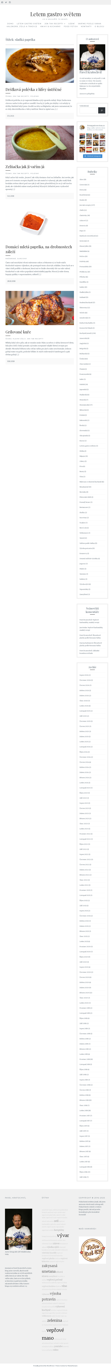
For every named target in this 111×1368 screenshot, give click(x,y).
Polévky (35, 96)
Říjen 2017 (83, 1126)
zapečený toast (51, 1218)
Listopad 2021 (85, 895)
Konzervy (83, 553)
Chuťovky (83, 215)
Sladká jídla (84, 292)
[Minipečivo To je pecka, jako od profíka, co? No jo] (82, 150)
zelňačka (49, 1350)
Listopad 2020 (85, 952)
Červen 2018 (84, 1090)
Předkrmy (83, 272)
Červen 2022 (84, 865)
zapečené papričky (48, 1313)
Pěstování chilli (85, 497)
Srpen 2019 (84, 1029)
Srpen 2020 (84, 967)
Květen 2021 (84, 921)
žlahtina (58, 1286)
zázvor (56, 1243)
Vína (81, 477)
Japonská (83, 389)
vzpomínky (60, 1227)
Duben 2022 (84, 870)
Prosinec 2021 (85, 890)
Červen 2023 (84, 808)
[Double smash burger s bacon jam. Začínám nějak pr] (82, 143)
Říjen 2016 (83, 1172)
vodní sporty (63, 1343)
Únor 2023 (83, 824)
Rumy (82, 471)
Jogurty (82, 564)
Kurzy (82, 441)
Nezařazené (84, 487)
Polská (82, 415)
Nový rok (83, 528)
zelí (56, 1220)
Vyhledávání (84, 106)
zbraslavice (64, 1244)
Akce (81, 179)
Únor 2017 (83, 1157)
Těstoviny (83, 308)
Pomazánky (84, 267)
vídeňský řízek (47, 1244)
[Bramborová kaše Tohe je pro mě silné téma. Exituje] (89, 150)
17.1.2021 (10, 116)
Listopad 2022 (85, 839)
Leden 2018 (84, 1111)
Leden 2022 (84, 885)
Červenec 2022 (85, 859)
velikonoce (46, 1316)
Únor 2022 (84, 880)
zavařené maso (47, 1210)
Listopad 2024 (85, 747)
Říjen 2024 (84, 752)
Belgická (83, 349)
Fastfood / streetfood (87, 236)
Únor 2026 (84, 701)
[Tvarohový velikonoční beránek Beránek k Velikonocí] (89, 143)
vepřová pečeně (54, 1279)
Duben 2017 (84, 1146)
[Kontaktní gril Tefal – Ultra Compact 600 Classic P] (82, 136)
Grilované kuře (18, 331)
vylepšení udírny (48, 1346)
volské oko (61, 1240)
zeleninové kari (47, 1343)
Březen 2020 (84, 993)
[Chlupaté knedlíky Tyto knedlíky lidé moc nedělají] (96, 150)
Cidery (82, 461)
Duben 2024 (84, 772)
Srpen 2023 (84, 803)
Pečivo (82, 256)
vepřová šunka (62, 1218)
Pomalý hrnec (85, 502)
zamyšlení (53, 1276)
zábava (44, 1247)
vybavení (46, 1294)
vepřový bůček (62, 1310)
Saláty (82, 287)
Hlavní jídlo (19, 339)
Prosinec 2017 (85, 1116)
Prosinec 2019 (85, 1008)
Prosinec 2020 (85, 947)
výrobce (54, 1310)
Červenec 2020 (85, 972)
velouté (56, 1343)
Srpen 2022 (84, 854)
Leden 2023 (84, 829)
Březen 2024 (84, 778)
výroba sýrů (53, 1247)
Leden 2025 (84, 742)
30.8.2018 (11, 361)
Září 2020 (83, 962)
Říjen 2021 (83, 901)
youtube (58, 1346)
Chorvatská (84, 364)
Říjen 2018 (83, 1069)
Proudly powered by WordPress (43, 1366)
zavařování (61, 1212)
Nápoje (82, 456)
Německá (83, 410)
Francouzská (84, 374)
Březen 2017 (84, 1151)
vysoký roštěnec (61, 1313)
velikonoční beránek (49, 1240)
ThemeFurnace (72, 1366)
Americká (83, 338)
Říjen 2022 (84, 844)
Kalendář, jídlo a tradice (22, 26)
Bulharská (83, 354)
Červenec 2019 (85, 1034)
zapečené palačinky (49, 1215)
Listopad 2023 (85, 788)
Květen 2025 (84, 731)
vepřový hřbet (62, 1283)
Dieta (82, 190)
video (55, 1350)
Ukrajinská (84, 436)
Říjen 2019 (83, 1018)
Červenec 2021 (85, 916)
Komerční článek (86, 328)
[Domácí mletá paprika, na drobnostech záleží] (40, 239)
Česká (9, 96)
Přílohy (82, 277)
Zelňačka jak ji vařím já (25, 166)
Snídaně (82, 297)
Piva (81, 466)
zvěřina (57, 1259)
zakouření (50, 1221)
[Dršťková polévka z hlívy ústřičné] (40, 82)
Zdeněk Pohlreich (61, 1250)
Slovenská (83, 431)
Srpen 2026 (84, 675)
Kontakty (86, 26)
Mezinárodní (84, 405)
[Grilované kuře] (40, 324)
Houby (82, 200)
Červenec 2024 (85, 757)
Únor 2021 (83, 936)
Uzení (71, 24)
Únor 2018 (83, 1105)
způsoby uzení (55, 1224)
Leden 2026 (84, 706)
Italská (82, 384)
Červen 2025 (84, 726)
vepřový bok (57, 1325)
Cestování (83, 185)
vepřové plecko (48, 1258)
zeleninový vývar (60, 1339)
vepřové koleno (61, 1300)
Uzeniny (83, 574)
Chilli (82, 210)
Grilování (83, 241)
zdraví (44, 1221)
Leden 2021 (84, 941)
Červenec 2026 (85, 680)
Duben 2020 (84, 988)
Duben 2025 (84, 737)
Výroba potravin (86, 548)
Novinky (83, 492)
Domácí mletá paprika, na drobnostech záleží (39, 249)
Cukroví (83, 221)
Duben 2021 (84, 926)
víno (64, 1286)
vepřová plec (59, 1261)
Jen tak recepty (54, 24)
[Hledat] (101, 110)
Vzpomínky (84, 589)
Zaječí (49, 1227)
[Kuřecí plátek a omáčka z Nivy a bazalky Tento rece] (102, 143)
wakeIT (55, 1303)
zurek (53, 1227)
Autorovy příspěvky (87, 94)
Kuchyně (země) (86, 333)
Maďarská (11, 258)
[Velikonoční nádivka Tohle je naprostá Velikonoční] (96, 143)
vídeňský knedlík (49, 1253)
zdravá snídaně (47, 1303)
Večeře (82, 313)
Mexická (83, 400)
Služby (82, 513)
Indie (81, 379)
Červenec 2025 (85, 721)
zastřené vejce (52, 1212)
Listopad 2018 (85, 1064)
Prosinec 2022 (85, 834)
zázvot (58, 1215)
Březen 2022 (84, 875)
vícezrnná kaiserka (56, 1256)
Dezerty (83, 226)
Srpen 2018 (84, 1080)
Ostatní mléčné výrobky (89, 559)
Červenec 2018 (85, 1085)
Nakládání (83, 251)
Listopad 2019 (85, 1013)
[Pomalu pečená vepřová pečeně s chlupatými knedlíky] (102, 150)
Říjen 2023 (84, 793)
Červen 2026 (84, 685)
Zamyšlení (84, 594)
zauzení (52, 1261)
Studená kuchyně (86, 303)
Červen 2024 (84, 762)
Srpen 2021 (84, 911)
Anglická (83, 343)
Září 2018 (83, 1075)
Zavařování (84, 318)
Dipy (81, 231)
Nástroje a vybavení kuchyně (90, 482)
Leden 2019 (84, 1054)
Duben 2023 (84, 813)
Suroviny (22, 258)
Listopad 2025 (85, 711)
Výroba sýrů (84, 584)
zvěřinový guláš (58, 1210)
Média (82, 451)
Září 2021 (83, 906)
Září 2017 (83, 1131)
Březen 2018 (84, 1100)
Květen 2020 (84, 982)
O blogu (99, 26)
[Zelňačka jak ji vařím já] (40, 159)
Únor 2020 (84, 998)
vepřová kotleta (48, 1286)
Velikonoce (84, 533)
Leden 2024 (84, 783)
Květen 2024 (84, 767)
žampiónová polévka (49, 1236)
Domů (10, 24)
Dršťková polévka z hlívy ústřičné (34, 89)
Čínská (82, 369)
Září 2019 (83, 1023)
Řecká (82, 425)
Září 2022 (83, 849)
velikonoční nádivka (49, 1283)
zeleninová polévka (49, 1289)
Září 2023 (83, 798)
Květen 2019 (84, 1039)
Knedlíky (83, 282)
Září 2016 (83, 1177)
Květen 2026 (84, 690)
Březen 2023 (84, 819)
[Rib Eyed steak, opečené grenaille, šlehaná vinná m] (96, 136)
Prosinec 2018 (85, 1059)
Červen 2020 (84, 977)
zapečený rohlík (48, 1230)
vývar (63, 1235)
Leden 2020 (84, 1003)
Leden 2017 (84, 1162)
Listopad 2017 (85, 1121)
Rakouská (83, 420)
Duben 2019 (84, 1044)
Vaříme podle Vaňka (89, 24)
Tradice (82, 523)
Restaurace (84, 507)
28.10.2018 (11, 281)
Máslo (82, 569)
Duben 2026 (84, 696)
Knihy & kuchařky (50, 26)
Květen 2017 (84, 1141)
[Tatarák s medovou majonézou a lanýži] (102, 136)
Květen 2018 (84, 1095)
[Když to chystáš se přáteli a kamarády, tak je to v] (89, 136)
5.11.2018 (10, 196)
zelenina (54, 1320)
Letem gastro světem (55, 14)
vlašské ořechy (61, 1289)
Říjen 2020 (84, 957)
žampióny (59, 1230)
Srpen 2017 (84, 1136)
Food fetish (71, 26)
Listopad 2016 (85, 1167)
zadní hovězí (55, 1316)
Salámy (82, 579)
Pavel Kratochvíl (91, 72)
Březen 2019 (84, 1049)
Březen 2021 (84, 931)
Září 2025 (83, 716)
